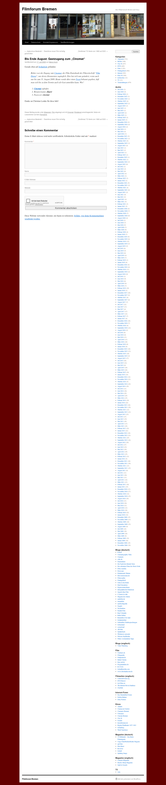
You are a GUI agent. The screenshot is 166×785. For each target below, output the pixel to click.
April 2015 (120, 367)
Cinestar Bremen (122, 716)
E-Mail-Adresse (30, 179)
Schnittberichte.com (123, 669)
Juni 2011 (120, 475)
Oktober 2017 (121, 297)
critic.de (119, 559)
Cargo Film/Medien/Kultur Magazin (128, 741)
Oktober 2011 (121, 466)
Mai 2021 (120, 197)
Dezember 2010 (122, 489)
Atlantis (119, 706)
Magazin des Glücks (123, 597)
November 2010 (122, 491)
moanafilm (120, 601)
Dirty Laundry (121, 568)
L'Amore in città (122, 594)
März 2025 (120, 115)
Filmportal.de (121, 657)
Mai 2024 (120, 131)
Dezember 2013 (122, 405)
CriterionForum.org (123, 678)
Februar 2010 (121, 512)
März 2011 (120, 482)
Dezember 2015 (122, 349)
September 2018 (122, 272)
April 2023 (120, 152)
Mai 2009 (120, 531)
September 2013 (122, 412)
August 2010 (121, 498)
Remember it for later (123, 618)
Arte (118, 772)
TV (118, 80)
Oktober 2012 (121, 438)
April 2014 (120, 396)
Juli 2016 (120, 332)
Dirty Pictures (121, 699)
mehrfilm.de (121, 599)
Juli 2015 (120, 360)
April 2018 (120, 283)
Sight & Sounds (122, 765)
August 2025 (121, 106)
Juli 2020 (120, 220)
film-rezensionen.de (123, 575)
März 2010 (120, 510)
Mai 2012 (120, 449)
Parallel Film (121, 611)
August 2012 (121, 442)
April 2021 (120, 199)
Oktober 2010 (121, 494)
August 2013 (121, 414)
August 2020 (121, 218)
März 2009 (120, 536)
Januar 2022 (121, 180)
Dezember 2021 (122, 183)
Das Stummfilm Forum (124, 695)
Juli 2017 (120, 304)
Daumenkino (121, 561)
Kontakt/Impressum (50, 42)
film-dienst (120, 746)
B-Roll (119, 552)
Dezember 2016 (122, 321)
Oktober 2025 (121, 101)
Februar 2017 (121, 316)
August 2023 (121, 145)
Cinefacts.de (121, 653)
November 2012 (122, 435)
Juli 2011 (120, 473)
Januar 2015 (121, 374)
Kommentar (29, 141)
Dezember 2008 (122, 543)
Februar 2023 (121, 155)
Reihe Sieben (121, 615)
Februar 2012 (121, 456)
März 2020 (120, 230)
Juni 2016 (120, 335)
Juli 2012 (120, 445)
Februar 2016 (121, 344)
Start (27, 42)
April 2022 (120, 173)
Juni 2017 (120, 307)
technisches (121, 78)
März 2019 (120, 258)
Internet (119, 73)
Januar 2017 (121, 318)
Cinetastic (120, 557)
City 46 (119, 64)
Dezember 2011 (122, 461)
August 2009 (121, 526)
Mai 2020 (120, 225)
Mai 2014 (120, 393)
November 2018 (122, 267)
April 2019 (120, 255)
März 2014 (120, 398)
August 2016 (121, 330)
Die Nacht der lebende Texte (126, 564)
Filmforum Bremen (39, 9)
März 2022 (120, 176)
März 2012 (120, 454)
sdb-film (120, 629)
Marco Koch (53, 62)
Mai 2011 (120, 477)
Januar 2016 (121, 346)
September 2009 (122, 524)
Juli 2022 (120, 166)
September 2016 (122, 328)
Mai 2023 (120, 150)
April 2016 (120, 339)
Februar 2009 (121, 538)
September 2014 (122, 384)
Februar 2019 (121, 260)
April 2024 (120, 134)
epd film (120, 744)
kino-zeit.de (121, 662)
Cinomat (57, 73)
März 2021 (120, 202)
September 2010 (122, 496)
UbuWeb (120, 688)
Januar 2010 (121, 515)
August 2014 (121, 386)
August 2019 (121, 246)
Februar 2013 (121, 428)
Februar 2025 (121, 117)
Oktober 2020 (121, 213)
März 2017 (120, 314)
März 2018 (120, 286)
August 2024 (121, 127)
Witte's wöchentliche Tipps (125, 639)
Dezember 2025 (122, 96)
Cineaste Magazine (123, 760)
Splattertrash (121, 632)
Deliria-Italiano (122, 697)
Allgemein (47, 112)
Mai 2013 (120, 421)
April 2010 (120, 508)
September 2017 (122, 300)
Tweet (78, 79)
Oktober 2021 (121, 187)
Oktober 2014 (121, 381)
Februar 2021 (121, 204)
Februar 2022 (121, 178)
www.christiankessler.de (124, 671)
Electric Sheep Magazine (125, 762)
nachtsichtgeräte (122, 604)
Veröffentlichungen (67, 42)
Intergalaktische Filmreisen (125, 590)
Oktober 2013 (121, 410)
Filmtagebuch (121, 71)
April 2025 (120, 113)
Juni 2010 (120, 503)
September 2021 (122, 190)
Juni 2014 (120, 391)
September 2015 (122, 356)
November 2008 (122, 545)
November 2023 (122, 138)
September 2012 (122, 440)
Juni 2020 (120, 223)
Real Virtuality (121, 613)
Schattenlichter (121, 620)
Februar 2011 (121, 484)
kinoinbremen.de (122, 723)
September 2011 (122, 468)
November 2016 (122, 323)
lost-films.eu (121, 683)
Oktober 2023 (121, 141)
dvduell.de (43, 66)
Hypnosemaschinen (123, 587)
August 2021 (121, 192)
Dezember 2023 (122, 136)
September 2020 (122, 216)
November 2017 (122, 295)
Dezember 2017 (122, 293)
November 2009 (122, 519)
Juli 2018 (120, 276)
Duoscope (120, 571)
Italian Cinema (121, 660)
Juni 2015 (120, 363)
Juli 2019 (120, 248)
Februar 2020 (121, 232)
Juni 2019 (120, 251)
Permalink (43, 114)
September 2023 (122, 143)
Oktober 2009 (121, 522)
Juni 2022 (120, 169)
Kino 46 (120, 75)
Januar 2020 (121, 234)
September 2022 (122, 162)
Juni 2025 (120, 108)
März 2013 (120, 426)
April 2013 (120, 424)
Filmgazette (121, 655)
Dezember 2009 (122, 517)
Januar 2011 (121, 487)
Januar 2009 (121, 540)
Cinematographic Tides (124, 554)
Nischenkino (121, 608)
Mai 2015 (120, 365)
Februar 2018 (121, 288)
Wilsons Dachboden (123, 636)
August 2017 (121, 302)
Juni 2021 (120, 194)
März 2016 (120, 342)
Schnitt (119, 751)
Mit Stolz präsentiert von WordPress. (129, 779)
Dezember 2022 (122, 157)
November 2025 (122, 99)
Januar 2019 (121, 262)
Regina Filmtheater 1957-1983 (126, 725)
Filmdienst (77, 112)
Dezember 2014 (122, 377)
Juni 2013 (120, 419)
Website (27, 188)
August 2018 (121, 274)
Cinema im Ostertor (123, 709)
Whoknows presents (123, 634)
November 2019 (122, 239)
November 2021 (122, 185)
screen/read (120, 627)
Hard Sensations (122, 585)
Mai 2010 (120, 505)
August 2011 (121, 470)
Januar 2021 (121, 206)
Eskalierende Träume (123, 573)
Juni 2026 (120, 92)
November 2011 (122, 463)
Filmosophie (121, 578)
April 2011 (120, 480)
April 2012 (120, 452)
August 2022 (121, 164)
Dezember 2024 (122, 122)
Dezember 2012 (122, 433)
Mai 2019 (120, 253)
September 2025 (122, 103)
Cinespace (120, 713)
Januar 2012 (121, 459)
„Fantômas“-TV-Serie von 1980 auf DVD (93, 51)
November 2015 (122, 351)
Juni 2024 (120, 129)
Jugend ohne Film (123, 592)
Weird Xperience (122, 730)
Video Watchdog (122, 646)
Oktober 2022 (121, 159)
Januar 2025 (121, 120)
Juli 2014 (120, 389)
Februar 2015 (121, 372)
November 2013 (122, 407)
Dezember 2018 (122, 265)
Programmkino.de (123, 664)
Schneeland (121, 625)
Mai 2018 (120, 281)
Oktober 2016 (121, 325)
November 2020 (122, 211)
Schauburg (120, 727)
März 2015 (120, 370)
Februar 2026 (121, 94)
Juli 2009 (120, 529)
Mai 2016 (120, 337)
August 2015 (121, 358)
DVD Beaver (121, 681)
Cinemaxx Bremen (123, 711)
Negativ (119, 606)
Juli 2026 (120, 89)
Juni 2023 (120, 148)
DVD (119, 66)
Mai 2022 (120, 171)
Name (27, 171)
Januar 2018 (121, 290)
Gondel (119, 720)
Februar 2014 (121, 400)
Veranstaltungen (122, 82)
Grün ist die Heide (123, 583)
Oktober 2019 (121, 241)
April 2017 (120, 311)
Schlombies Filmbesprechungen (127, 622)
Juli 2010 (120, 501)
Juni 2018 (120, 279)
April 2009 (120, 533)
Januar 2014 (121, 403)
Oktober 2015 (121, 353)
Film (53, 112)
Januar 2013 (121, 431)
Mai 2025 (120, 110)
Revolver (120, 748)
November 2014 (122, 379)
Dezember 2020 (122, 209)
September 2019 (122, 244)
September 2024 (122, 124)
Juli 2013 (120, 417)
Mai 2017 (120, 309)
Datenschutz (36, 42)
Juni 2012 (120, 447)
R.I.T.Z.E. (120, 667)
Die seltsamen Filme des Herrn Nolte (128, 566)
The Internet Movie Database (126, 685)
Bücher (119, 61)
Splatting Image (122, 753)
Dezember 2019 (122, 237)
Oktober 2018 (121, 269)
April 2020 (120, 227)
